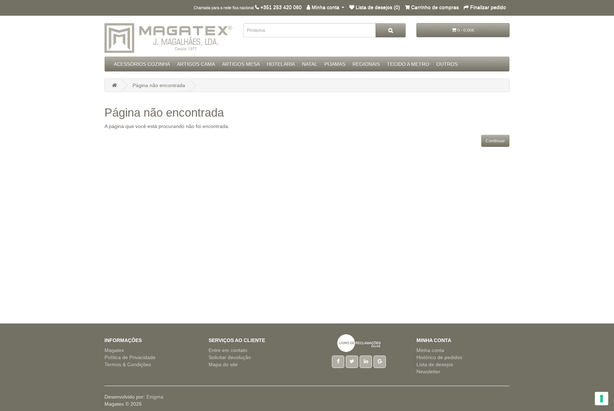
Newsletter (428, 371)
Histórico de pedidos (439, 357)
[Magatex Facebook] (338, 361)
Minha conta (430, 350)
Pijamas (334, 64)
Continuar (495, 140)
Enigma (154, 397)
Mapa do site (223, 364)
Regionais (366, 64)
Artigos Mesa (241, 64)
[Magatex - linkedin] (366, 361)
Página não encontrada (159, 85)
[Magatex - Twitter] (352, 361)
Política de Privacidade (130, 357)
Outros (447, 64)
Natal (309, 64)
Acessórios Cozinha (142, 64)
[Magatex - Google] (379, 361)
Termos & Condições (127, 364)
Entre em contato (228, 350)
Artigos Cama (196, 64)
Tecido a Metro (408, 64)
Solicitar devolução (230, 357)
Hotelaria (281, 64)
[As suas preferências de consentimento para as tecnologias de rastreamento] (601, 398)
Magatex (114, 350)
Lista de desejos (434, 364)
